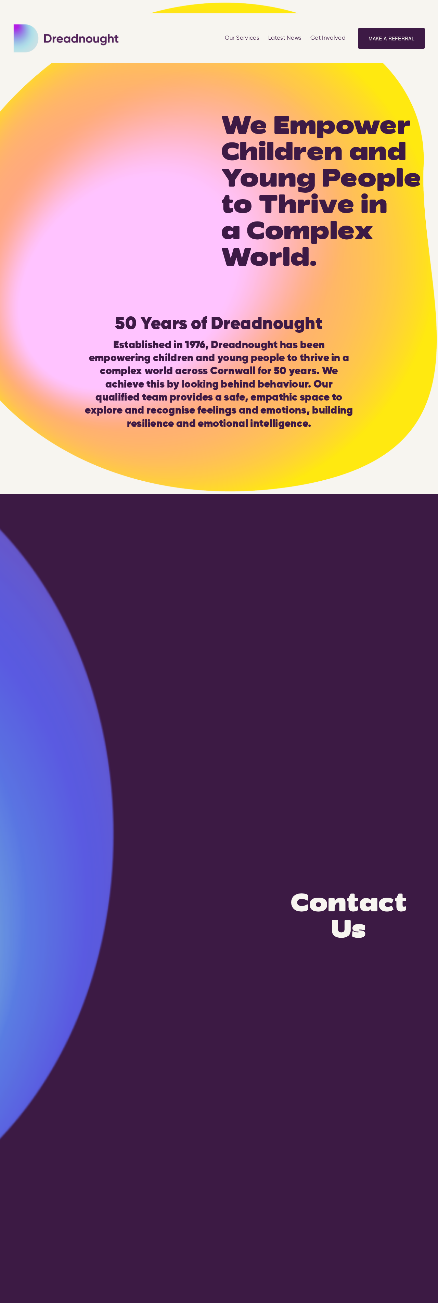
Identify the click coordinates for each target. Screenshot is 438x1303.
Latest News (285, 38)
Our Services (242, 38)
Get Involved (328, 38)
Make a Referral (391, 38)
